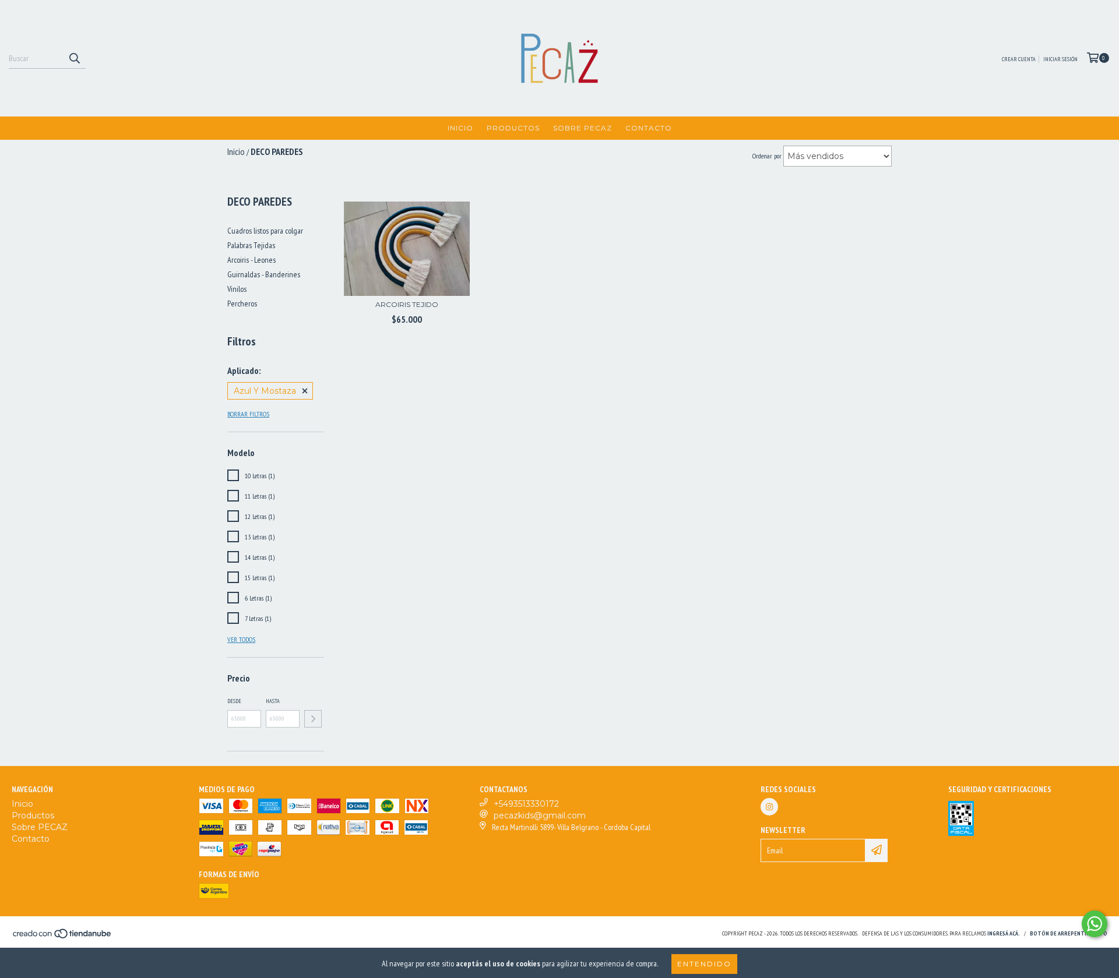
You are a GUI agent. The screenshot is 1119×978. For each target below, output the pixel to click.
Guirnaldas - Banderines (263, 274)
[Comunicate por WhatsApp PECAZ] (1094, 923)
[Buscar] (74, 58)
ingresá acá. (1003, 933)
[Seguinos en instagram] (769, 806)
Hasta (273, 701)
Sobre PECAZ (582, 127)
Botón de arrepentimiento (1068, 933)
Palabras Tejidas (251, 245)
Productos (513, 127)
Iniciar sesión (1060, 59)
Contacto (648, 127)
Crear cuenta (1019, 59)
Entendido (704, 963)
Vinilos (237, 289)
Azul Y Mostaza (265, 391)
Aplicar (313, 719)
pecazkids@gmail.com (540, 815)
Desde (234, 701)
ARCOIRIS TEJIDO (406, 304)
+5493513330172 (526, 804)
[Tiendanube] (63, 937)
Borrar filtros (248, 413)
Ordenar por (767, 155)
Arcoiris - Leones (251, 260)
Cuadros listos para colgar (265, 230)
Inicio (460, 127)
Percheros (242, 303)
